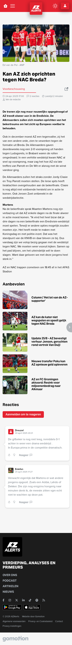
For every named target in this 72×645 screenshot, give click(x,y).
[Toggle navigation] (12, 6)
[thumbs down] (15, 455)
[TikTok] (30, 600)
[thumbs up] (10, 455)
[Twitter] (16, 600)
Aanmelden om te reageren (23, 414)
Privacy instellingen (12, 626)
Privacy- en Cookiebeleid (40, 621)
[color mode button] (55, 6)
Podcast (10, 580)
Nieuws (8, 592)
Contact (59, 621)
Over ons (10, 575)
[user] (11, 431)
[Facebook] (3, 600)
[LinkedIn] (23, 600)
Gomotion (40, 616)
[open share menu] (66, 89)
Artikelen (10, 586)
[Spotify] (36, 600)
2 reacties (34, 96)
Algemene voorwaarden (14, 621)
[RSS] (43, 600)
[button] (41, 431)
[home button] (5, 6)
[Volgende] (69, 327)
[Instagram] (10, 600)
